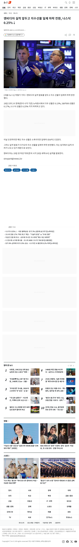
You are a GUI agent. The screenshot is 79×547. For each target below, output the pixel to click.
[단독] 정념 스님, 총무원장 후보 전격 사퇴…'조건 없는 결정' (54, 409)
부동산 (29, 501)
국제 (5, 13)
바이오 (69, 501)
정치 (9, 490)
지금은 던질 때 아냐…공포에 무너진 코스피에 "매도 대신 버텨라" (27, 237)
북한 (49, 496)
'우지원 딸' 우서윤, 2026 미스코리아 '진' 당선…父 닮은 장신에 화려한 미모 (19, 390)
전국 (9, 496)
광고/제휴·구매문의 (33, 523)
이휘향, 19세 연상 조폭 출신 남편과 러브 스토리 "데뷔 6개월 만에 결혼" (19, 372)
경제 (49, 490)
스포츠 (6, 455)
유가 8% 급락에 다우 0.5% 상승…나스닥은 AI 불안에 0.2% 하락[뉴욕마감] (31, 243)
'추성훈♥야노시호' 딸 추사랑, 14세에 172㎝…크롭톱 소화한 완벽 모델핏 (19, 381)
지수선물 (25, 170)
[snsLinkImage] (63, 541)
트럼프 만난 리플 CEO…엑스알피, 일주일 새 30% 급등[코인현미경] (55, 390)
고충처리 (57, 523)
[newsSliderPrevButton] (68, 365)
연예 (5, 421)
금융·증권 (69, 496)
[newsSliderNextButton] (73, 365)
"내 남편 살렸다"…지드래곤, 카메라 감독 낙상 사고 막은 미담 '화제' (19, 400)
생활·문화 (9, 506)
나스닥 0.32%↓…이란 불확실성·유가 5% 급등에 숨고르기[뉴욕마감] (29, 231)
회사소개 (21, 523)
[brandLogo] (7, 2)
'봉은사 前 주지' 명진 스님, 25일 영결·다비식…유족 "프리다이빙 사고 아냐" (55, 400)
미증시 (33, 170)
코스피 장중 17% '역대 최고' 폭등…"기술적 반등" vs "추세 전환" (27, 234)
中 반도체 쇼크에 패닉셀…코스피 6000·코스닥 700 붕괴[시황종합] (28, 240)
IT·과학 (49, 501)
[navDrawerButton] (73, 2)
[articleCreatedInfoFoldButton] (25, 30)
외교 (29, 496)
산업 (9, 501)
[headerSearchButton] (66, 2)
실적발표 (16, 170)
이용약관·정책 (47, 523)
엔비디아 (8, 170)
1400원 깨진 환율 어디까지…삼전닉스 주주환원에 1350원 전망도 (54, 372)
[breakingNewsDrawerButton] (70, 2)
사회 (29, 490)
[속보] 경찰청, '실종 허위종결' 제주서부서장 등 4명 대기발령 (55, 381)
